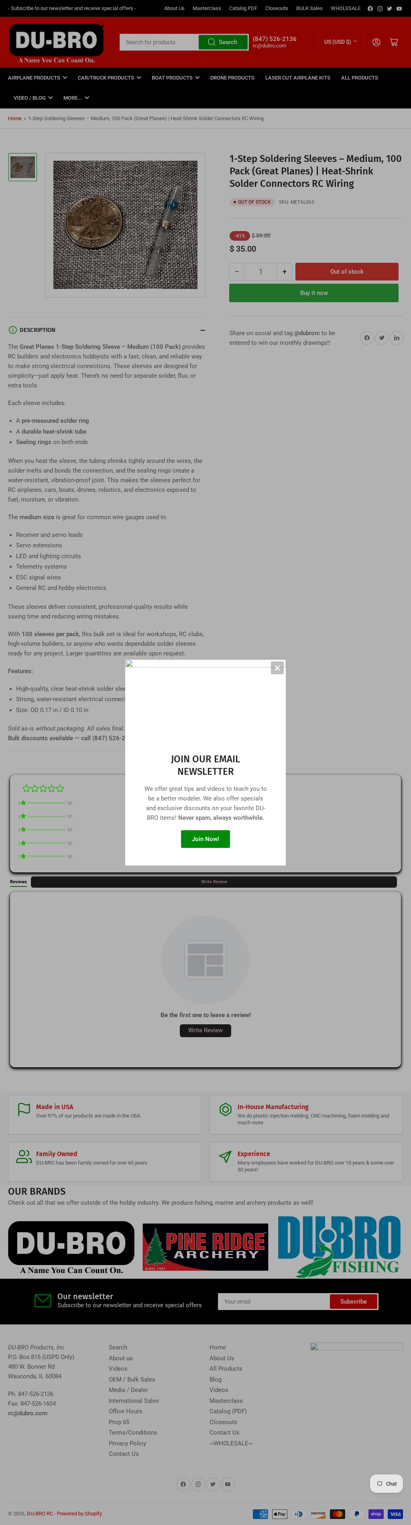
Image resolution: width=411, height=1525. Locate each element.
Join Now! (205, 839)
